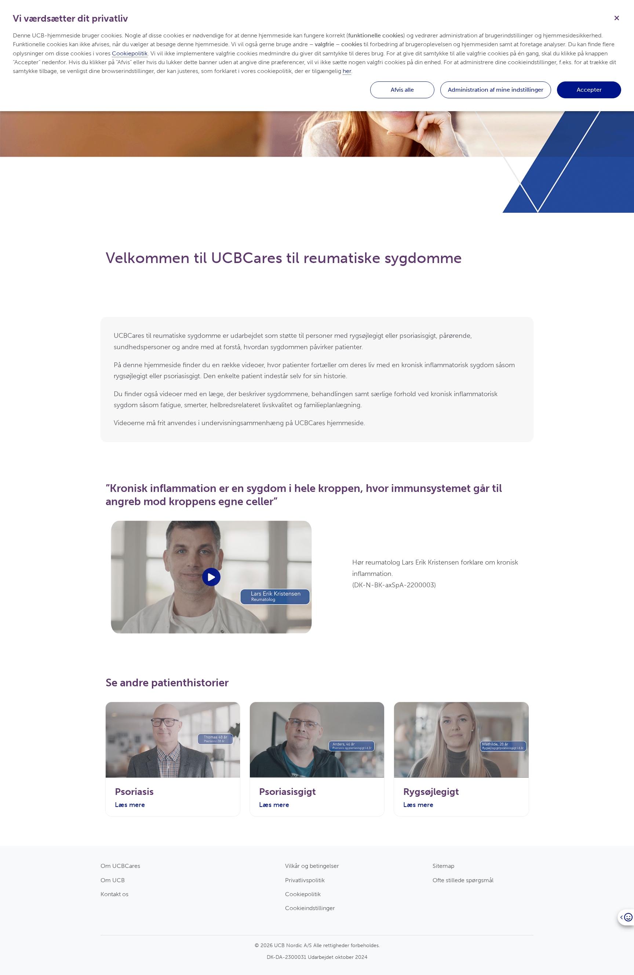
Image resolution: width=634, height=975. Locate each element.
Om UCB (113, 880)
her (347, 70)
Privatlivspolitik (305, 880)
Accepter (589, 89)
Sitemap (443, 865)
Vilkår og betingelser (312, 865)
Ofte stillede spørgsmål (463, 880)
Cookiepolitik (303, 894)
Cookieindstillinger (310, 908)
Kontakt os (114, 894)
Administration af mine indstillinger (495, 89)
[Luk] (616, 17)
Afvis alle (402, 89)
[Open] (625, 917)
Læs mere (130, 805)
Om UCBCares (120, 865)
